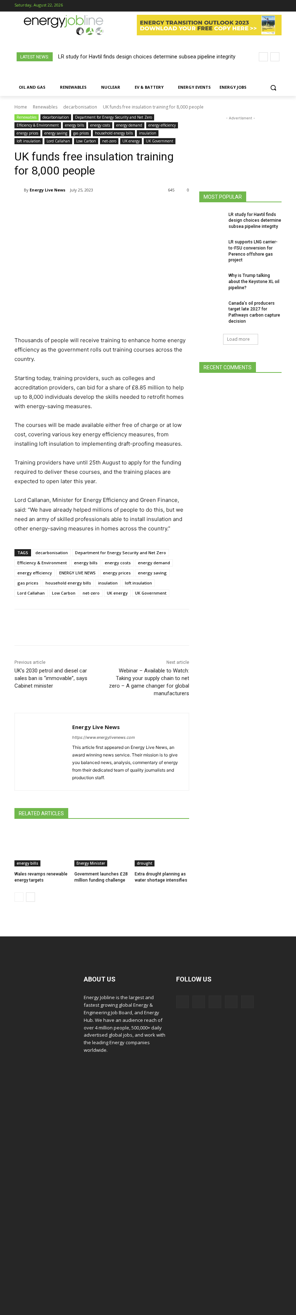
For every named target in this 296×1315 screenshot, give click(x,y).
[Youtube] (277, 6)
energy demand (129, 125)
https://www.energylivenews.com (103, 737)
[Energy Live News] (19, 190)
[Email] (149, 208)
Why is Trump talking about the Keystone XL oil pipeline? (253, 281)
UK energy (131, 141)
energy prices (27, 133)
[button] (273, 87)
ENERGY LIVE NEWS (77, 572)
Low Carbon (86, 141)
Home (20, 107)
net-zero (109, 141)
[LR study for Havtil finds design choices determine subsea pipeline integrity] (211, 220)
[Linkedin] (254, 6)
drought (144, 863)
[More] (166, 208)
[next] (274, 56)
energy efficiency (162, 125)
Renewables (45, 107)
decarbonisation (80, 107)
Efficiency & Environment (38, 125)
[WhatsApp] (99, 208)
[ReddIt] (133, 208)
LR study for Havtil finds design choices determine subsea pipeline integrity (146, 56)
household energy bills (114, 133)
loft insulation (28, 141)
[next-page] (30, 897)
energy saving (55, 133)
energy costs (100, 125)
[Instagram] (243, 6)
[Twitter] (265, 6)
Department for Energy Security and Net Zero (113, 117)
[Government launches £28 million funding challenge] (101, 847)
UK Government (159, 141)
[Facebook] (231, 6)
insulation (147, 133)
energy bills (74, 125)
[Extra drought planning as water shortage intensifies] (162, 847)
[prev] (263, 56)
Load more (238, 339)
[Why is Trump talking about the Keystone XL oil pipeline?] (211, 281)
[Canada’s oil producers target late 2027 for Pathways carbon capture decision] (211, 309)
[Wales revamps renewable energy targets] (41, 847)
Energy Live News (47, 190)
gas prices (81, 133)
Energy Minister (91, 863)
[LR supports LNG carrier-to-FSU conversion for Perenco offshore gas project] (211, 247)
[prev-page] (18, 897)
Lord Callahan (58, 141)
